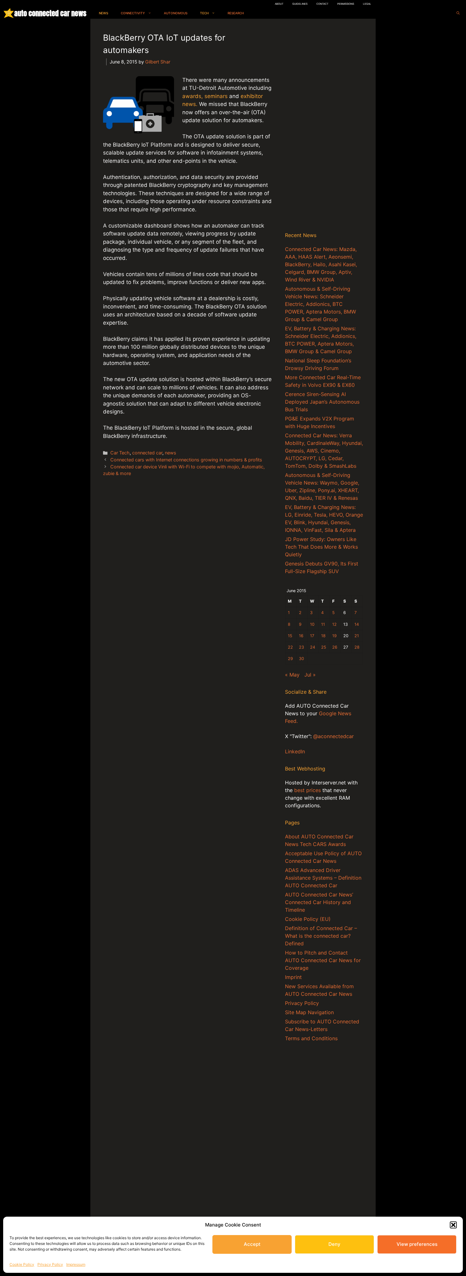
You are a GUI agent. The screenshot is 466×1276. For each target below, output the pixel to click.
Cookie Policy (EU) (308, 919)
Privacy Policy (50, 1264)
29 (290, 658)
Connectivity (133, 13)
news (170, 452)
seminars (216, 96)
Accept (252, 1244)
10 (312, 624)
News (103, 13)
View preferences (417, 1244)
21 (356, 635)
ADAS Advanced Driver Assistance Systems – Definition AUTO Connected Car (323, 878)
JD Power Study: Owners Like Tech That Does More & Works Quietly (321, 547)
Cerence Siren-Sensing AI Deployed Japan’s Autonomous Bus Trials (322, 402)
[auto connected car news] (8, 13)
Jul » (310, 674)
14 (356, 624)
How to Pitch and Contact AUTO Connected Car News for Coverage (323, 960)
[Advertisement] (324, 126)
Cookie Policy (22, 1264)
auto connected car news (50, 13)
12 (334, 624)
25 (323, 647)
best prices (307, 790)
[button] (453, 1225)
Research (236, 13)
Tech (204, 13)
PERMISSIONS (345, 3)
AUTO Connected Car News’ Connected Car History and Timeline (319, 902)
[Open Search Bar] (458, 13)
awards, (192, 96)
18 (323, 635)
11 (323, 624)
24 (312, 647)
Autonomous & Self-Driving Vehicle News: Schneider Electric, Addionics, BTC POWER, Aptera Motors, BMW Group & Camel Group (320, 304)
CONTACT (322, 3)
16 (301, 635)
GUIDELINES (299, 3)
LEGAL (367, 3)
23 (301, 647)
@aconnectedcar (333, 736)
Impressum (75, 1264)
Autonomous (175, 13)
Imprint (293, 977)
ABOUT (279, 3)
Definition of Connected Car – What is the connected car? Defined (321, 936)
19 (334, 635)
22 (290, 647)
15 (290, 635)
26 (334, 647)
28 (356, 647)
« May (292, 674)
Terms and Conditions (311, 1038)
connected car (147, 452)
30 (301, 658)
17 (312, 635)
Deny (334, 1244)
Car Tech (120, 452)
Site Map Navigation (309, 1012)
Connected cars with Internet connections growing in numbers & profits (186, 459)
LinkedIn (295, 751)
